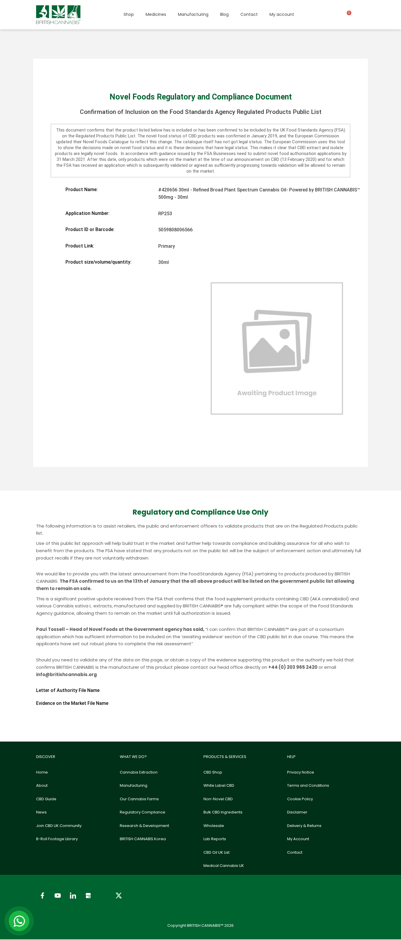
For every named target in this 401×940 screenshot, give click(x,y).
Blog (224, 14)
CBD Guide (46, 799)
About (42, 785)
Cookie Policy (300, 799)
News (41, 812)
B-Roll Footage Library (57, 839)
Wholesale (213, 825)
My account (281, 14)
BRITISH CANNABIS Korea (143, 839)
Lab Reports (214, 839)
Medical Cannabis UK (223, 865)
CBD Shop (212, 772)
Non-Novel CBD (218, 799)
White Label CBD (218, 785)
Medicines (156, 14)
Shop (129, 14)
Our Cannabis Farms (139, 799)
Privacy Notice (300, 772)
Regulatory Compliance (142, 812)
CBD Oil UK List (216, 852)
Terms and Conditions (308, 785)
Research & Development (144, 825)
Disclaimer (297, 812)
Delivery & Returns (304, 825)
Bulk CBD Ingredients (222, 812)
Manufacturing (193, 14)
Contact (249, 14)
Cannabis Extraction (139, 772)
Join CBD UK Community (59, 825)
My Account (298, 839)
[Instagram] (103, 895)
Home (42, 772)
